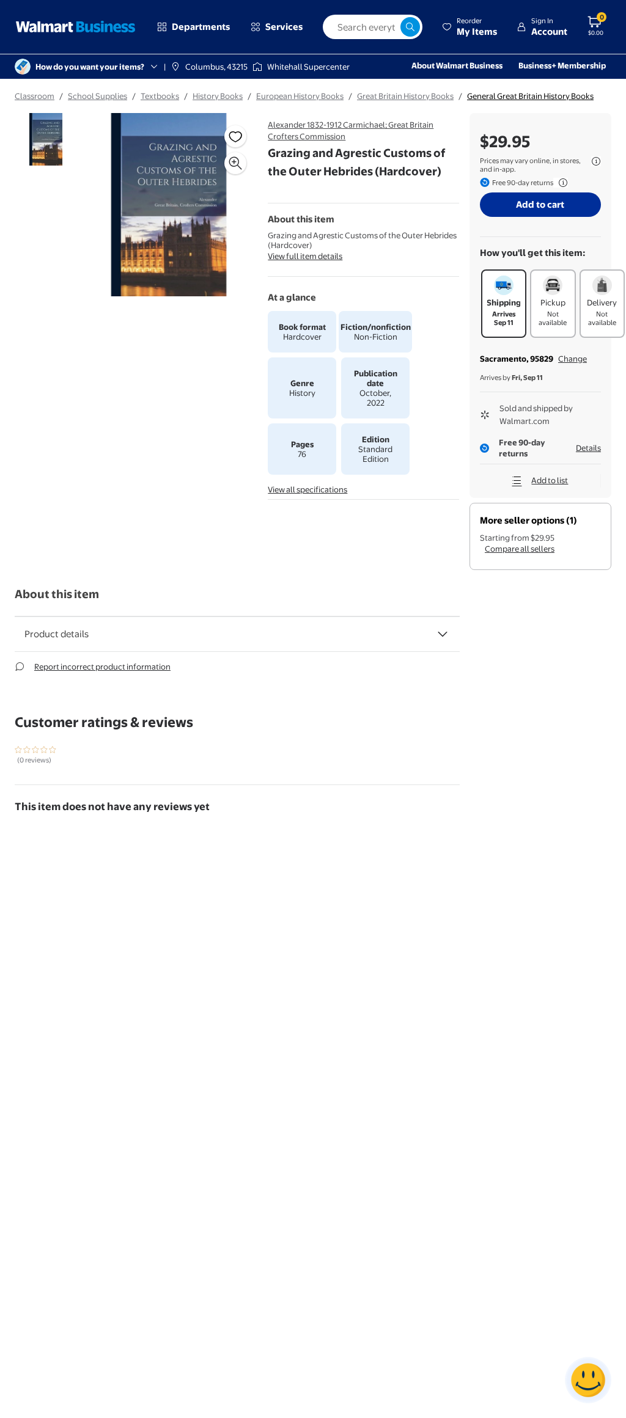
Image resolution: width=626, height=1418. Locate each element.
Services (284, 26)
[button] (469, 27)
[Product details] (442, 634)
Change (572, 359)
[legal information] (596, 161)
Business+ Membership (562, 65)
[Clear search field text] (390, 27)
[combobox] (372, 27)
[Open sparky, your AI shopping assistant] (588, 1380)
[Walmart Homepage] (76, 26)
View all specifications (307, 489)
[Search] (410, 27)
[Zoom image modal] (235, 163)
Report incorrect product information (102, 666)
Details (588, 448)
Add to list (549, 480)
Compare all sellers (519, 549)
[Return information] (560, 183)
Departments (201, 26)
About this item (57, 594)
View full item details (305, 256)
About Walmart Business (457, 65)
